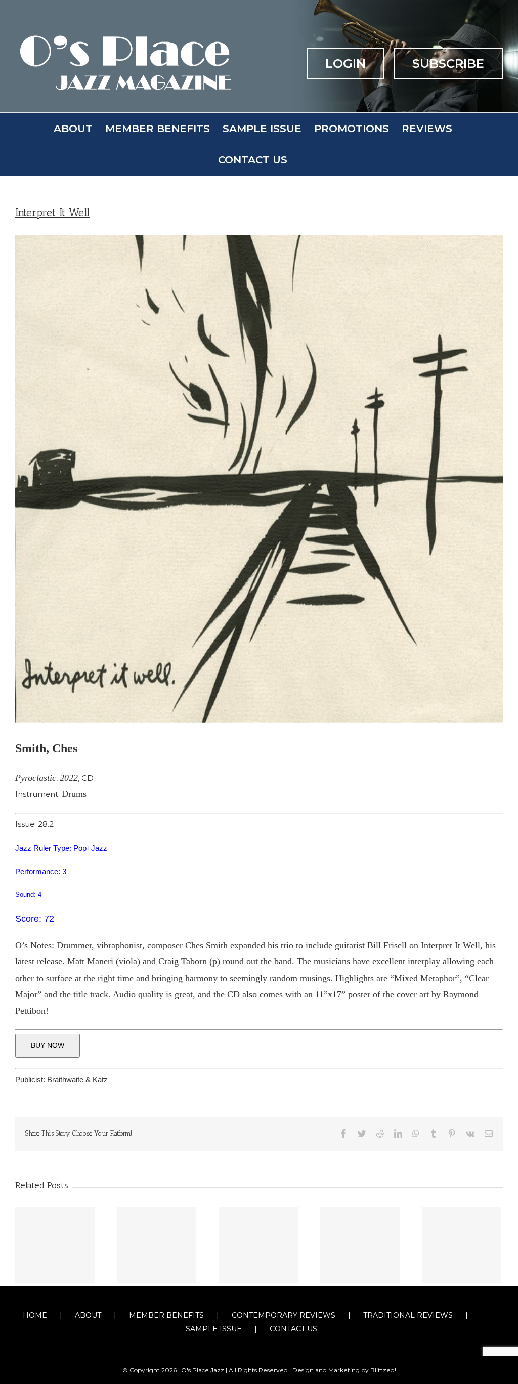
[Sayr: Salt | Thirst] (156, 1245)
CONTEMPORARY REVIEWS (283, 1315)
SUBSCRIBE (448, 63)
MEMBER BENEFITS (166, 1315)
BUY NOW (47, 1045)
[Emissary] (461, 1245)
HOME (35, 1315)
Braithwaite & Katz (77, 1079)
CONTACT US (293, 1328)
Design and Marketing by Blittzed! (344, 1370)
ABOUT (88, 1315)
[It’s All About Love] (55, 1245)
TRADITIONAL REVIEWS (408, 1315)
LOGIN (345, 63)
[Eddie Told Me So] (258, 1245)
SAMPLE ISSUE (214, 1328)
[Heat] (360, 1245)
